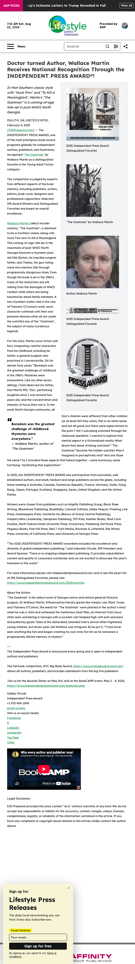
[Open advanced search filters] (116, 46)
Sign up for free (38, 946)
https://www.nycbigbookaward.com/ (98, 666)
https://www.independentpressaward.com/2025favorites (46, 583)
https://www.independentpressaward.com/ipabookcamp (46, 685)
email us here (16, 708)
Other (11, 742)
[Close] (68, 888)
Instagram (14, 732)
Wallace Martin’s (18, 223)
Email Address (20, 930)
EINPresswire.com (21, 130)
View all (126, 5)
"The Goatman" (33, 154)
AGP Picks (11, 5)
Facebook (14, 718)
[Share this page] (125, 46)
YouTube (13, 737)
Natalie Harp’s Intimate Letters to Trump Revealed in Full (58, 6)
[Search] (107, 46)
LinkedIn (13, 728)
